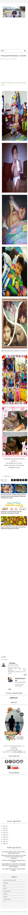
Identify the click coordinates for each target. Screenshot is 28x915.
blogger (3, 657)
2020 (4, 839)
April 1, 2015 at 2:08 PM (13, 665)
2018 (4, 843)
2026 (4, 826)
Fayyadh (5, 897)
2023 (4, 832)
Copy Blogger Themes (22, 911)
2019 (4, 841)
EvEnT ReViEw (6, 891)
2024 (4, 830)
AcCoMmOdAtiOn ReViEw (9, 880)
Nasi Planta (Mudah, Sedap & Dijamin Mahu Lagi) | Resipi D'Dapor (13, 852)
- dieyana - (12, 663)
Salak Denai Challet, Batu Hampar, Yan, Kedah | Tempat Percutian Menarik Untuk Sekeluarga (13, 857)
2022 (4, 835)
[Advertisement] (14, 32)
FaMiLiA (5, 894)
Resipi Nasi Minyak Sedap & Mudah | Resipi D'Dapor (13, 861)
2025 (4, 828)
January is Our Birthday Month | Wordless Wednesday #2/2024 (11, 512)
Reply (25, 674)
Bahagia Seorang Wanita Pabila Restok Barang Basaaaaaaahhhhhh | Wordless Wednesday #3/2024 (13, 496)
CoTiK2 (5, 888)
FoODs (5, 902)
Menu (2, 50)
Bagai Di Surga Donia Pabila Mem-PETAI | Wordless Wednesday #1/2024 (13, 527)
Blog (4, 886)
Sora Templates (9, 911)
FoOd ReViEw (6, 899)
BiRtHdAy (5, 883)
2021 (4, 837)
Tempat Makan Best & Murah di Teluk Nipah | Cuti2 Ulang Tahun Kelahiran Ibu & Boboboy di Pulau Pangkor (13, 865)
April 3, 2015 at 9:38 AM (20, 682)
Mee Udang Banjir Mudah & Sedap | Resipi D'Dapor (13, 869)
